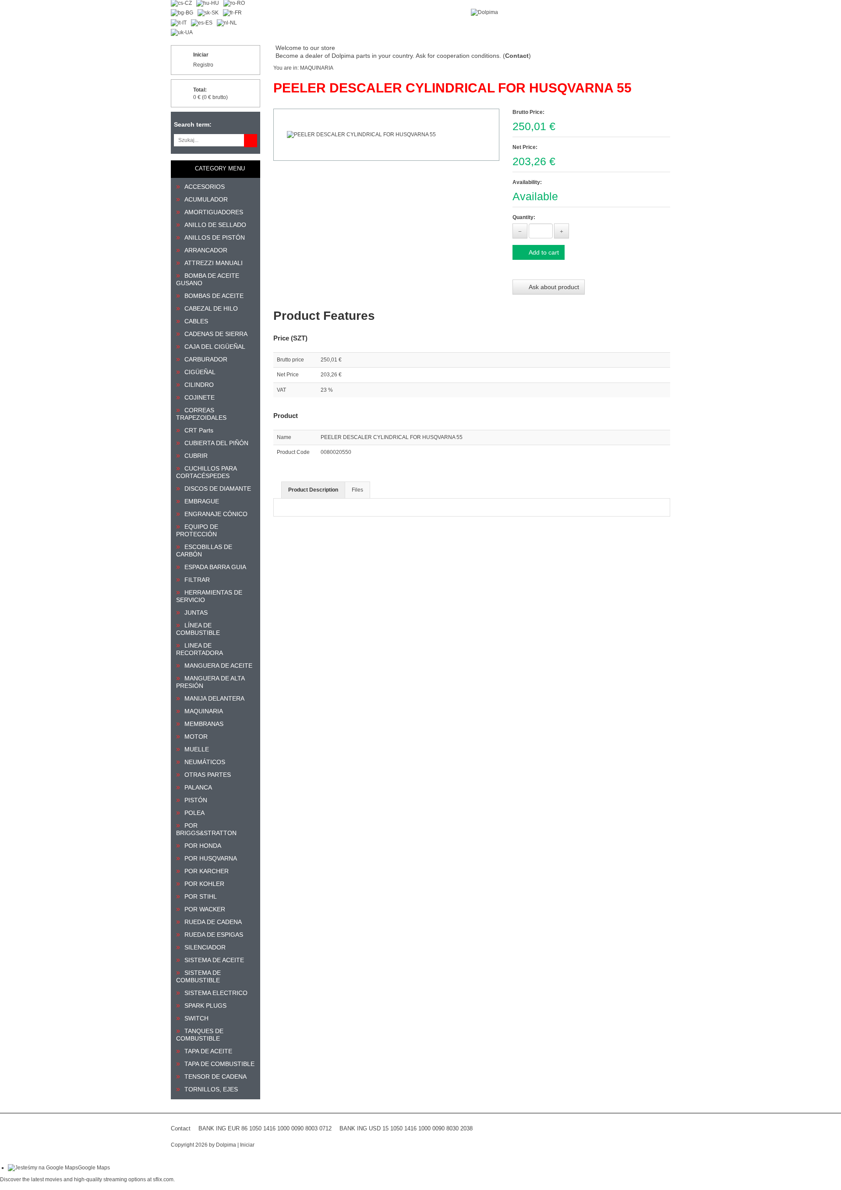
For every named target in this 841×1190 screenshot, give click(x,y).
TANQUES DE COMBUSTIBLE (199, 1034)
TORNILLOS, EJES (211, 1089)
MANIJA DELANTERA (214, 698)
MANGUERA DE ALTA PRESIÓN (210, 682)
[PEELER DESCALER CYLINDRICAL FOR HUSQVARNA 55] (386, 134)
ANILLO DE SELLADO (215, 224)
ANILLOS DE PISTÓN (214, 237)
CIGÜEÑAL (200, 371)
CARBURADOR (205, 359)
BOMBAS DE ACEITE (214, 295)
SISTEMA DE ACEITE (214, 959)
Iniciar (200, 55)
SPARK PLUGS (205, 1005)
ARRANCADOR (205, 250)
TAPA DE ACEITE (208, 1051)
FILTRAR (197, 579)
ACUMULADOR (206, 199)
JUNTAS (196, 612)
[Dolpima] (484, 12)
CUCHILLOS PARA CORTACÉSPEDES (206, 472)
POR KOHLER (204, 883)
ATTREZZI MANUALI (213, 262)
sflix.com (163, 1179)
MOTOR (196, 736)
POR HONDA (202, 845)
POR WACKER (204, 909)
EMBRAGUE (201, 501)
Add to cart (543, 252)
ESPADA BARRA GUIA (215, 566)
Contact (181, 1128)
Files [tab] (357, 490)
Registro (203, 65)
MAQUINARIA (203, 711)
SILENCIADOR (205, 947)
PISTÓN (195, 800)
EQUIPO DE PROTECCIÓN (197, 530)
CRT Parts (198, 430)
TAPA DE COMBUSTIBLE (219, 1063)
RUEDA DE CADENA (213, 921)
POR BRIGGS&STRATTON (206, 829)
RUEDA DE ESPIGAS (213, 934)
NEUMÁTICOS (204, 761)
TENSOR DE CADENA (215, 1076)
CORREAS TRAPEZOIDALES (201, 414)
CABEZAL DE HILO (211, 308)
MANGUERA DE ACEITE (218, 665)
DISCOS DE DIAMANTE (217, 488)
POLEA (194, 812)
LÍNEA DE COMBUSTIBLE (198, 629)
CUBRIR (196, 455)
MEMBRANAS (203, 723)
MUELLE (196, 749)
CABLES (196, 321)
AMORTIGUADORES (213, 212)
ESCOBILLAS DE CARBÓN (204, 550)
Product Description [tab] (313, 490)
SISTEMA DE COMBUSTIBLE (198, 976)
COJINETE (199, 397)
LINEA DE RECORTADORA (199, 649)
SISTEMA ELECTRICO (215, 992)
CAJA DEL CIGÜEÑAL (214, 346)
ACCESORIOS (204, 186)
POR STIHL (200, 896)
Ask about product (553, 286)
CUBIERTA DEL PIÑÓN (216, 442)
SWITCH (196, 1018)
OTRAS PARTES (207, 774)
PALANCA (198, 787)
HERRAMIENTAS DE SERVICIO (209, 596)
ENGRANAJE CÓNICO (215, 513)
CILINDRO (199, 384)
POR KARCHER (206, 871)
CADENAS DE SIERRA (215, 333)
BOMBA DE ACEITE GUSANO (207, 279)
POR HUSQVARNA (210, 858)
